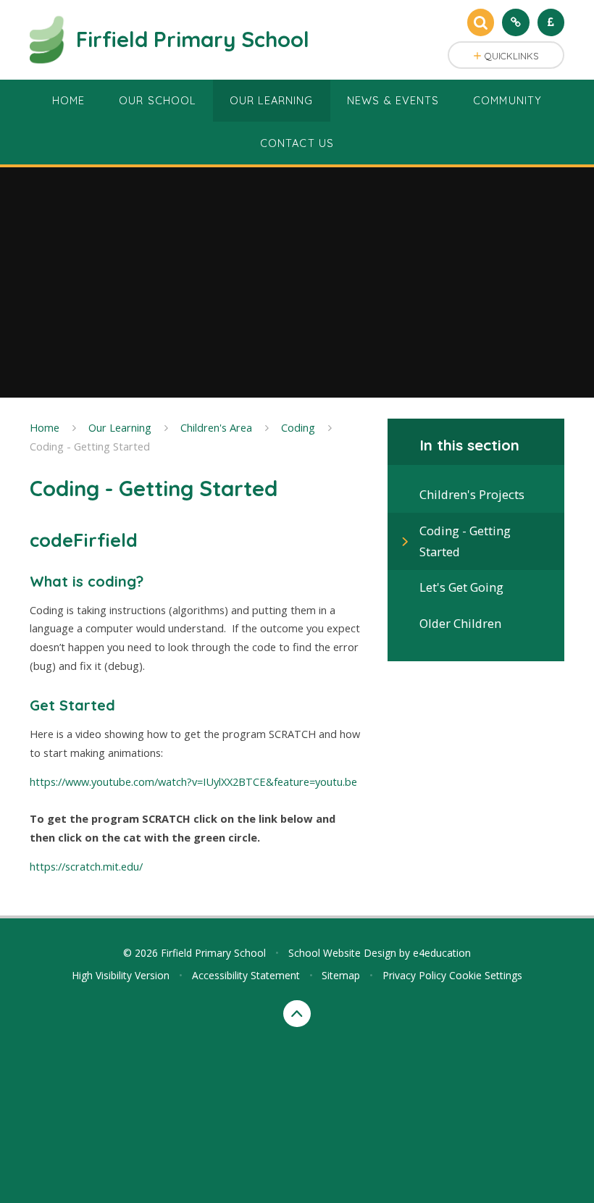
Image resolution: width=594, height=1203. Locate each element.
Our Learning (119, 427)
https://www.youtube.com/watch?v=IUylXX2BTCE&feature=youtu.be (193, 781)
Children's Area (216, 427)
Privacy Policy (414, 975)
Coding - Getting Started (90, 446)
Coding (298, 427)
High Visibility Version (121, 975)
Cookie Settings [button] (485, 975)
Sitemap (341, 975)
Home (44, 427)
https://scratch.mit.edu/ (86, 866)
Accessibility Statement (246, 975)
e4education (442, 953)
